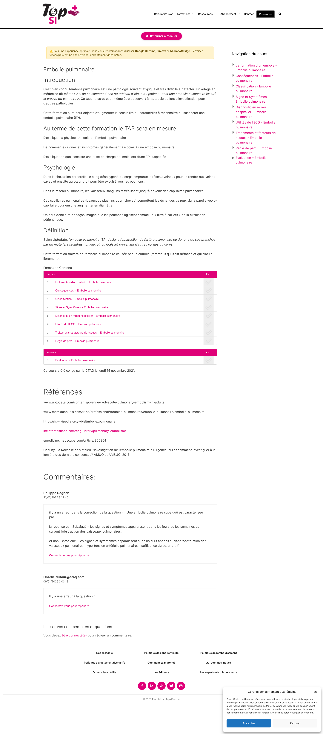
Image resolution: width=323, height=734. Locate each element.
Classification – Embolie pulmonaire (77, 298)
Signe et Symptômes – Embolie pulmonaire (81, 307)
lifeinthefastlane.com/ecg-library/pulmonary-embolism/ (84, 431)
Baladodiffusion (163, 14)
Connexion (265, 14)
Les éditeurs (161, 672)
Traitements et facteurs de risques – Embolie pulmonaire (89, 332)
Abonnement (228, 14)
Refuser (295, 723)
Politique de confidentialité (161, 652)
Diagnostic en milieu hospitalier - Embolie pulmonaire (251, 112)
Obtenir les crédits (104, 672)
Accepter (248, 723)
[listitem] (142, 686)
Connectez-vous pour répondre (69, 555)
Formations (183, 14)
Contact (249, 14)
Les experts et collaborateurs (218, 672)
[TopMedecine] (61, 14)
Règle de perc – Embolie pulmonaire (77, 341)
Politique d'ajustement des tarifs (104, 662)
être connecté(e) (74, 635)
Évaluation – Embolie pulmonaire (75, 360)
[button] (315, 692)
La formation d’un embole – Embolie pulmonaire (84, 282)
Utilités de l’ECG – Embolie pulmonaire (78, 324)
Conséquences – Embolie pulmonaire (78, 290)
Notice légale (104, 652)
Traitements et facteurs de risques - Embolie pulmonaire (256, 137)
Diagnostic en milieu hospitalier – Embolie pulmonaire (87, 315)
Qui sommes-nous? (218, 662)
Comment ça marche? (161, 662)
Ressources (205, 14)
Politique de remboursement (218, 652)
